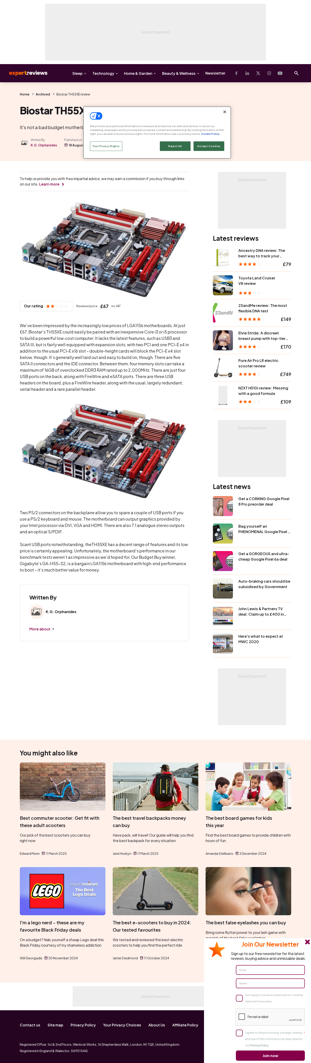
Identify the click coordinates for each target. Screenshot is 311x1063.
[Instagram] (269, 73)
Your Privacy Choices (122, 1025)
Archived (43, 94)
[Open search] (296, 73)
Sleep (77, 73)
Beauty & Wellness (179, 73)
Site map (55, 1025)
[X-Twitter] (258, 73)
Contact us (30, 1025)
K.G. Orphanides (44, 145)
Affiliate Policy (185, 1025)
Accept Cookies (208, 146)
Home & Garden (138, 73)
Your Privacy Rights (106, 146)
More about (40, 629)
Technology (103, 73)
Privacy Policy (83, 1025)
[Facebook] (236, 73)
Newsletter (215, 73)
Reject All (175, 146)
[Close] (225, 112)
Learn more (49, 184)
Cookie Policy (210, 133)
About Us (156, 1025)
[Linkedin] (247, 73)
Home (24, 94)
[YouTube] (280, 73)
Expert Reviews (24, 73)
